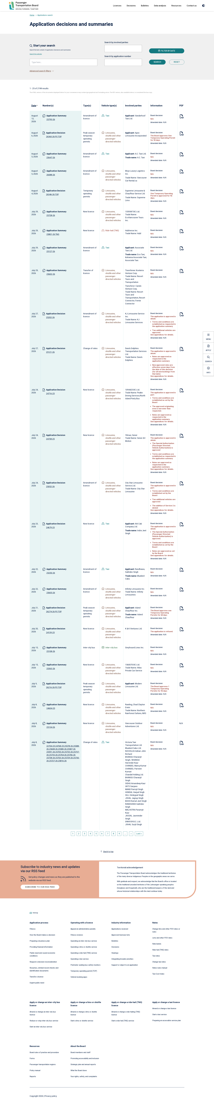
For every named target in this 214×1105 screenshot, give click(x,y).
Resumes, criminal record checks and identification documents (44, 969)
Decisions (131, 5)
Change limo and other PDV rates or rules (166, 930)
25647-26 (50, 157)
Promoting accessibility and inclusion (85, 1058)
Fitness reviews (77, 935)
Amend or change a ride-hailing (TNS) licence (125, 1013)
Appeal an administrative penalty (83, 929)
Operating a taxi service (80, 959)
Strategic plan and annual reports (83, 1064)
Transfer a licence (36, 976)
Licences (117, 5)
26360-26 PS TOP (54, 136)
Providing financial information (41, 947)
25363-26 (50, 668)
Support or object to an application (124, 965)
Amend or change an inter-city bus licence (43, 1013)
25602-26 (50, 274)
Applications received (119, 929)
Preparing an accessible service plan (166, 1020)
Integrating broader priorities (122, 959)
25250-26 (50, 572)
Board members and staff (80, 1052)
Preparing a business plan (40, 941)
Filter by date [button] (168, 50)
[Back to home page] (23, 6)
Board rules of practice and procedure (44, 1052)
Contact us (192, 5)
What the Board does (79, 1070)
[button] (107, 71)
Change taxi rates (159, 962)
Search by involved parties (116, 42)
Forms (32, 1058)
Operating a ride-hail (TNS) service (84, 953)
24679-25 (50, 527)
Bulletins (145, 5)
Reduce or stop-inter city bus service (44, 1020)
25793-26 (50, 119)
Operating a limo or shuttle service (84, 947)
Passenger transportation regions (43, 1064)
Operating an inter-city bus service (84, 941)
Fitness (32, 929)
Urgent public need (37, 982)
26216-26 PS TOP (54, 687)
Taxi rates (156, 956)
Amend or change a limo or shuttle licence (84, 1013)
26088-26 (50, 174)
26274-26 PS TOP (54, 611)
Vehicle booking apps (79, 977)
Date (34, 105)
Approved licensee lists (120, 935)
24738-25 (50, 439)
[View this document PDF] (181, 117)
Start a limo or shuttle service (82, 1020)
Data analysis (160, 5)
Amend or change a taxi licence (164, 1008)
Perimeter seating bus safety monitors (85, 965)
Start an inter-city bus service (41, 1026)
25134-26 (50, 727)
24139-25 (50, 632)
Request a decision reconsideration (43, 962)
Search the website (36, 54)
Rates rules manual (159, 968)
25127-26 (50, 251)
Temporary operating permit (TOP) (84, 971)
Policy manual (35, 1070)
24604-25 (50, 708)
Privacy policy (51, 1096)
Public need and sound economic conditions (42, 954)
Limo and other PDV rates (162, 938)
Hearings (114, 953)
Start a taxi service (159, 1014)
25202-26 (50, 317)
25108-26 (50, 651)
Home (32, 15)
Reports (33, 1076)
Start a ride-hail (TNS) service (122, 1020)
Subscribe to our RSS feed (40, 887)
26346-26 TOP (52, 194)
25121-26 (50, 352)
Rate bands (156, 944)
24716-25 (50, 393)
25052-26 (50, 486)
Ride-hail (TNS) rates (160, 950)
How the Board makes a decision (42, 935)
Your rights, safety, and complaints (84, 1076)
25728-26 (50, 215)
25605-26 (50, 592)
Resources (176, 5)
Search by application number (117, 56)
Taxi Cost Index (158, 974)
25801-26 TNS (52, 234)
